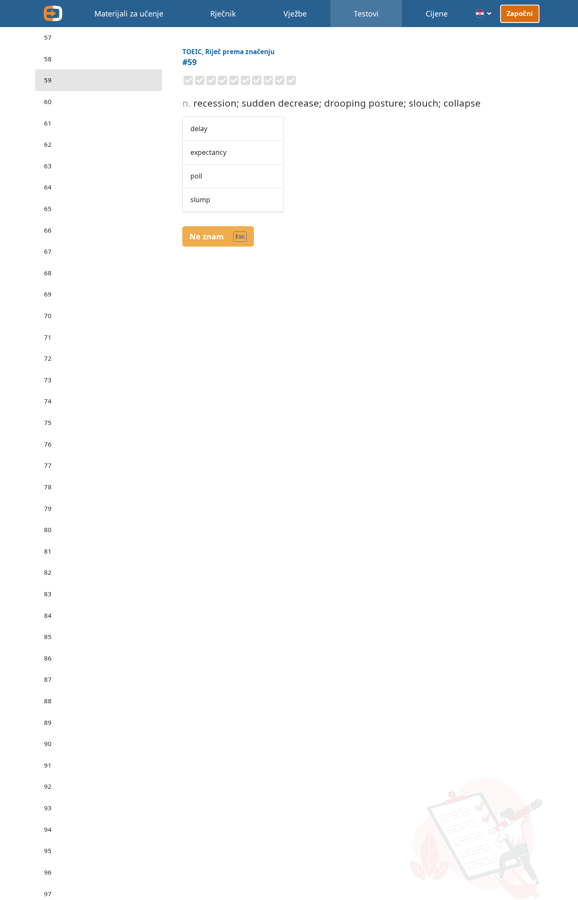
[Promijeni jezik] (484, 13)
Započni (520, 13)
